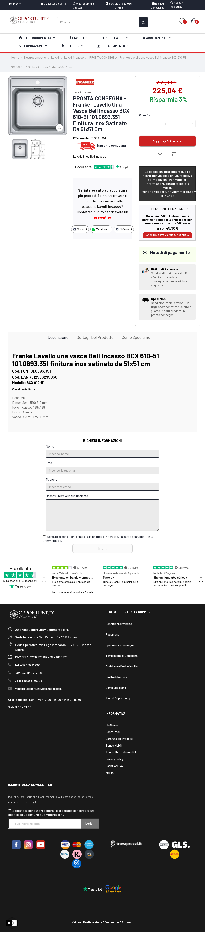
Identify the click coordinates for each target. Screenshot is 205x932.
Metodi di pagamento (168, 252)
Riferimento (81, 138)
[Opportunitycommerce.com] (29, 20)
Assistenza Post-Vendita (122, 666)
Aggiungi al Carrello (167, 141)
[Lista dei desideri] (182, 21)
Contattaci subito (54, 3)
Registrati (176, 6)
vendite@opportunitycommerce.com (38, 688)
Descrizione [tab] (58, 337)
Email (49, 463)
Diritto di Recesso (117, 677)
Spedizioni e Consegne (120, 645)
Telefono (51, 479)
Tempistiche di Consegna (122, 655)
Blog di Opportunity (118, 698)
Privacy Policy (114, 759)
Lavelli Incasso (82, 92)
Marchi (110, 772)
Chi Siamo (112, 725)
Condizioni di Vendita (119, 624)
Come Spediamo (116, 687)
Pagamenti (112, 634)
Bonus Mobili (114, 745)
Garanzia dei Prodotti (119, 738)
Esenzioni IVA (114, 766)
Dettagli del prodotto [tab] (95, 337)
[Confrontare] (174, 153)
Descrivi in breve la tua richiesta (67, 496)
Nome (50, 446)
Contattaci (113, 732)
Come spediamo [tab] (136, 337)
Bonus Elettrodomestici (121, 752)
